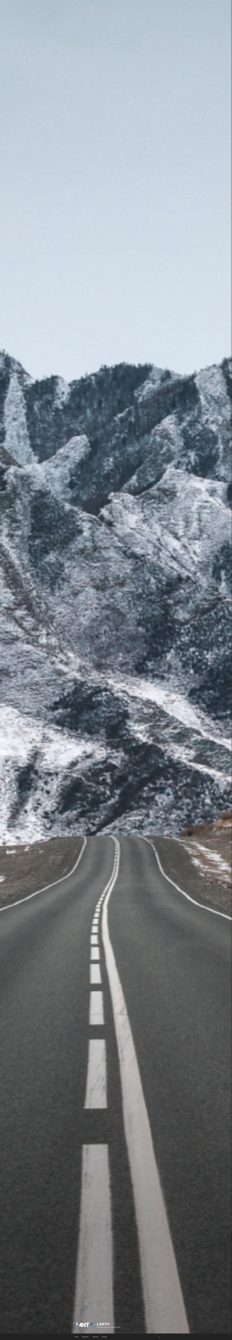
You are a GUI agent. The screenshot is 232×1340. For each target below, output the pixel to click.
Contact (104, 1337)
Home (77, 1337)
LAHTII (103, 1324)
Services (95, 1337)
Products (85, 1337)
